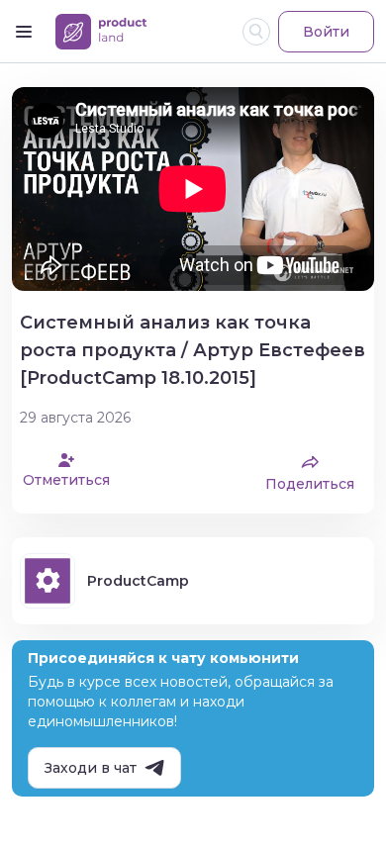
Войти (326, 32)
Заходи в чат (91, 768)
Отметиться (66, 480)
